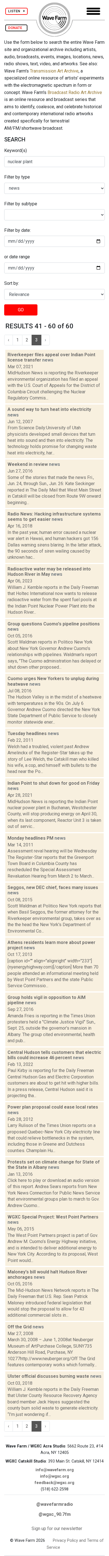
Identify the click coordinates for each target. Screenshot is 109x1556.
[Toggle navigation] (93, 11)
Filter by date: (17, 230)
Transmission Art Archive (54, 71)
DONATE (16, 28)
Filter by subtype (20, 203)
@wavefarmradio (54, 1504)
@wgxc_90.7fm (55, 1514)
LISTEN (15, 11)
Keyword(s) (15, 150)
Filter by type (17, 177)
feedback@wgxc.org (54, 1482)
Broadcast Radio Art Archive (75, 92)
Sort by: (11, 283)
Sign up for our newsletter (57, 1528)
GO (21, 309)
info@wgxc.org (54, 1476)
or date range (17, 256)
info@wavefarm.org (54, 1470)
